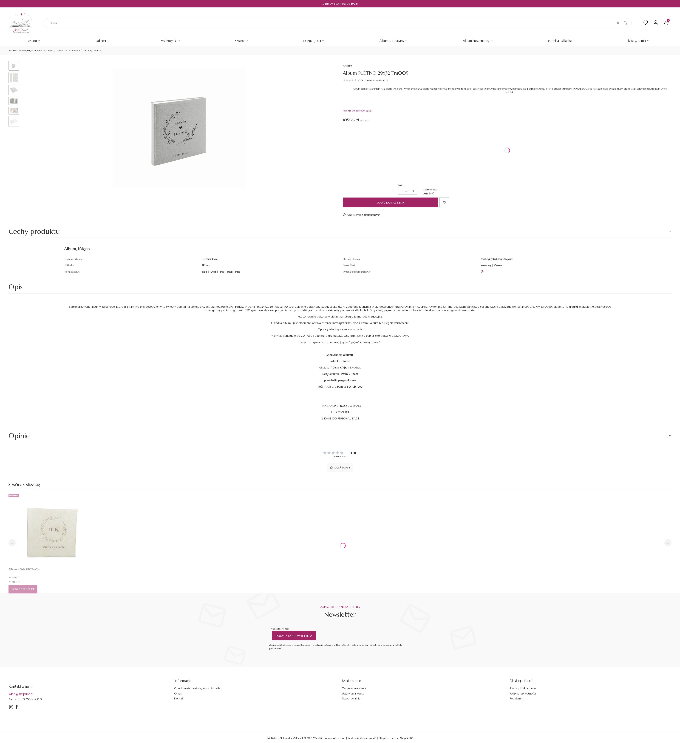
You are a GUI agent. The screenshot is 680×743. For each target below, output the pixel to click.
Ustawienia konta (353, 693)
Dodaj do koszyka (390, 202)
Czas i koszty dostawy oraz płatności (197, 688)
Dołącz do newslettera (294, 636)
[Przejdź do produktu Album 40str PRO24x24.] (52, 529)
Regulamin (516, 698)
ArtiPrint (347, 65)
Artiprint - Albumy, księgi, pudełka (25, 50)
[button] (625, 23)
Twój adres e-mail (279, 628)
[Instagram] (11, 708)
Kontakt (179, 698)
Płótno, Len (62, 50)
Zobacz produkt (23, 589)
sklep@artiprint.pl (20, 694)
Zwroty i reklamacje (522, 688)
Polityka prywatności (522, 693)
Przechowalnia (351, 698)
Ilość (400, 185)
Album (49, 50)
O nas (178, 693)
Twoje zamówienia (354, 688)
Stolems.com (367, 738)
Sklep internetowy (395, 738)
